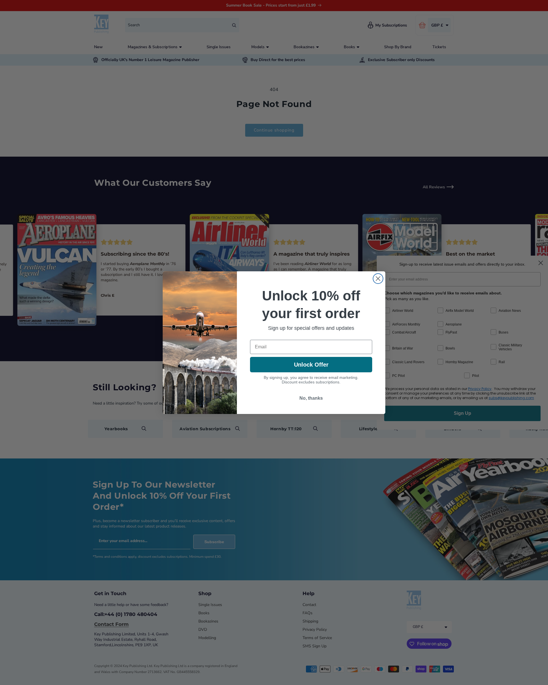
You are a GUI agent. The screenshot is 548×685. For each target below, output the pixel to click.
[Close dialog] (378, 279)
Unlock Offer (311, 364)
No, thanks (311, 398)
